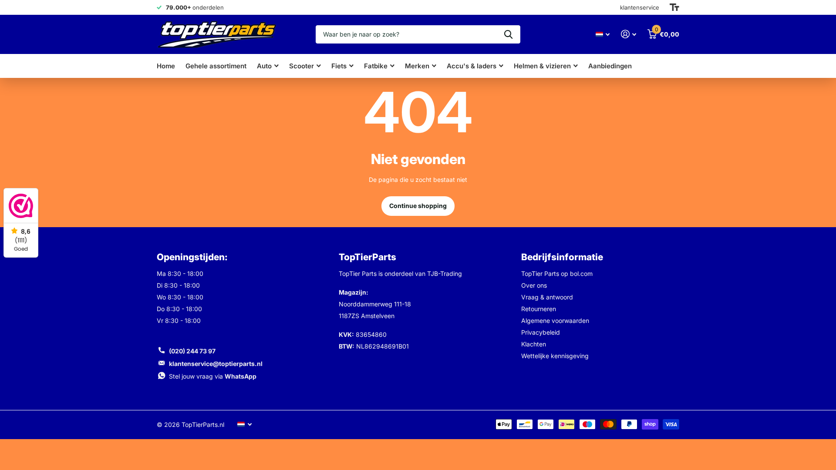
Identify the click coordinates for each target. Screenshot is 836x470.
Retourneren (538, 308)
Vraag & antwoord (547, 297)
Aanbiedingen (610, 66)
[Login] (628, 34)
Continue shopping (418, 205)
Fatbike (376, 66)
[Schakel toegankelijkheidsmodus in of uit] (674, 7)
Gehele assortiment (215, 66)
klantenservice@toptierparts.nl (216, 363)
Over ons (534, 285)
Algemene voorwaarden (555, 320)
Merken (417, 66)
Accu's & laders (471, 66)
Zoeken (508, 34)
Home (166, 66)
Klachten (533, 344)
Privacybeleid (540, 332)
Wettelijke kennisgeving (555, 355)
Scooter (301, 66)
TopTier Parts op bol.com (557, 273)
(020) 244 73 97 (192, 351)
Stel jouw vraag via (212, 376)
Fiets (339, 66)
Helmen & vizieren (542, 66)
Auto (264, 66)
